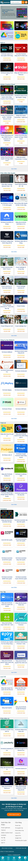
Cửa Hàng (18, 822)
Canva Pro (17, 833)
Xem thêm (14, 169)
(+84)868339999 (16, 855)
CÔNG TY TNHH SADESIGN (7, 851)
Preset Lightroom (5, 827)
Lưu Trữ (3, 840)
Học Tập (3, 837)
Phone (2, 859)
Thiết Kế (3, 830)
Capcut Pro (18, 835)
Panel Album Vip (19, 830)
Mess (19, 859)
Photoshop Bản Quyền (21, 840)
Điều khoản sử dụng (7, 848)
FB (25, 859)
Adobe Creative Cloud (6, 832)
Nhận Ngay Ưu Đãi (14, 814)
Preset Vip (17, 825)
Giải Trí (3, 842)
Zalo (8, 859)
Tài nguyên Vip (19, 828)
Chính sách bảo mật (21, 848)
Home (14, 859)
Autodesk (3, 835)
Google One (18, 838)
